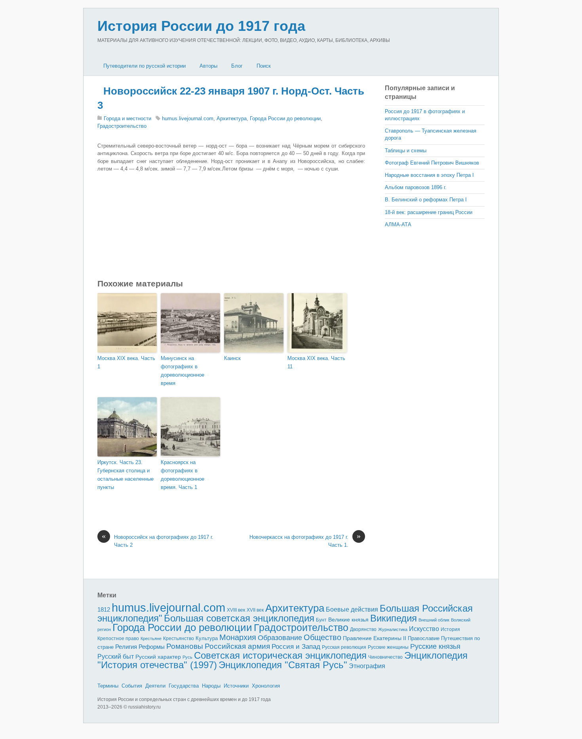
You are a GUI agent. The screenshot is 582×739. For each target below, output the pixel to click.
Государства (184, 686)
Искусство (424, 628)
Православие (423, 638)
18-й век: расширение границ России (428, 212)
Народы (211, 686)
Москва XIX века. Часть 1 (126, 362)
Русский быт (115, 656)
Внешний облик (433, 620)
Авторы (208, 66)
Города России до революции (285, 118)
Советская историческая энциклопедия (280, 655)
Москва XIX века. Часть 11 (316, 362)
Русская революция (344, 647)
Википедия (393, 618)
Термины (107, 686)
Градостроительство (121, 126)
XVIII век (236, 610)
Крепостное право (118, 638)
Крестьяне (151, 638)
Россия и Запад (296, 646)
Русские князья (435, 646)
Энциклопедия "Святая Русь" (283, 664)
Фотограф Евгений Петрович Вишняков (432, 163)
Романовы (184, 646)
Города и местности (127, 118)
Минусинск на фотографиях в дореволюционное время (182, 370)
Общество (322, 637)
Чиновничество (385, 657)
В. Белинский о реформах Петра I (426, 200)
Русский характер (158, 657)
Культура (207, 638)
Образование (280, 638)
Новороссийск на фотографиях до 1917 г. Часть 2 (157, 540)
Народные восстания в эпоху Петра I (429, 175)
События (132, 686)
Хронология (266, 686)
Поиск (264, 66)
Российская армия (237, 646)
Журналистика (392, 629)
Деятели (155, 686)
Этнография (367, 665)
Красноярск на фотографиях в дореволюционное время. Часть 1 (182, 474)
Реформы (152, 646)
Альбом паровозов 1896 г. (416, 187)
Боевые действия (352, 609)
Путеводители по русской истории (144, 66)
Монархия (237, 637)
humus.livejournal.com (187, 118)
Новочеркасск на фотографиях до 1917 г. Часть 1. (305, 540)
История (450, 629)
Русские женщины (388, 647)
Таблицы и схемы (405, 150)
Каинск (232, 358)
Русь (187, 657)
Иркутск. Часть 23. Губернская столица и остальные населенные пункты (125, 474)
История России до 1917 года (201, 26)
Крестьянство (178, 638)
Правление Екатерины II (374, 638)
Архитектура (232, 118)
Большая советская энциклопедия (239, 618)
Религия (126, 647)
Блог (237, 66)
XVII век (255, 610)
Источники (236, 686)
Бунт (321, 620)
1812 (103, 609)
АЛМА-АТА (398, 224)
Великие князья (348, 620)
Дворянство (363, 629)
